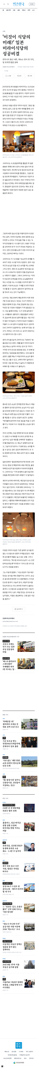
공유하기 (20, 609)
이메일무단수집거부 (24, 1055)
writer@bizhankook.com (10, 621)
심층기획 (8, 10)
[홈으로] (18, 1045)
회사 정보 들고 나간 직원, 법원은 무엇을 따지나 (11, 867)
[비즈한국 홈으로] (19, 4)
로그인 (31, 4)
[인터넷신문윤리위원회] (19, 1062)
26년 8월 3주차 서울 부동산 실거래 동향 (11, 965)
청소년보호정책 (7, 1058)
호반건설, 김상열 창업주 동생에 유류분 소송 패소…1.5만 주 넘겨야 (13, 847)
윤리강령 (14, 1051)
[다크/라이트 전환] (4, 4)
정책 (29, 10)
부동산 (23, 10)
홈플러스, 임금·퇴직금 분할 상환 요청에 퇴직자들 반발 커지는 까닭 (12, 826)
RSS (25, 1058)
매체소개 (6, 1051)
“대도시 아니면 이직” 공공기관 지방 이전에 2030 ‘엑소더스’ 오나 (11, 927)
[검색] (8, 4)
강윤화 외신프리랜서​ (9, 67)
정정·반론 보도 (17, 1058)
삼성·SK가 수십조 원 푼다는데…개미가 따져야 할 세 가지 (13, 887)
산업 (14, 10)
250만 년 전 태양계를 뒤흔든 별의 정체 (11, 808)
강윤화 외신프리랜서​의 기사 (11, 637)
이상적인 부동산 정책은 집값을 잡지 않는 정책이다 (12, 945)
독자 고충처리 (29, 1051)
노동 (33, 10)
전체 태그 (31, 1058)
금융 (18, 10)
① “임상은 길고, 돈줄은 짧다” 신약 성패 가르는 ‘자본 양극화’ (12, 908)
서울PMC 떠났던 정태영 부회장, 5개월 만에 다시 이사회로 (13, 983)
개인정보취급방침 (12, 1055)
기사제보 (21, 1051)
